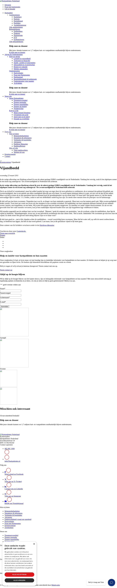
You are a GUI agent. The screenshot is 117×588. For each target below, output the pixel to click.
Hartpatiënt (9, 13)
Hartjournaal (18, 77)
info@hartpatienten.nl (12, 461)
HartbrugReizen (19, 146)
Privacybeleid (21, 570)
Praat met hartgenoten (12, 7)
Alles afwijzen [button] (19, 580)
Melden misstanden (21, 69)
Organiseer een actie (21, 115)
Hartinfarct (17, 17)
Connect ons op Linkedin (14, 489)
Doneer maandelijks (21, 104)
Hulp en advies (14, 56)
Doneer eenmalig (20, 102)
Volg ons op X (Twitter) (13, 481)
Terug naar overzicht (7, 233)
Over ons (8, 132)
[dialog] (19, 564)
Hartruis (17, 19)
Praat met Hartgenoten (22, 75)
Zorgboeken (9, 528)
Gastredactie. (21, 231)
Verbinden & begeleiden (22, 140)
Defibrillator (18, 31)
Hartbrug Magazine (21, 144)
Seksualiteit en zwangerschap (24, 65)
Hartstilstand (18, 21)
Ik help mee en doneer (17, 52)
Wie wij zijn (13, 148)
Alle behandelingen (16, 42)
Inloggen (8, 5)
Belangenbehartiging (21, 136)
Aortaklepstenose (20, 25)
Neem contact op (6, 270)
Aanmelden (4, 306)
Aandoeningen (14, 15)
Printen (2, 235)
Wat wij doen (14, 134)
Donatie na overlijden (21, 119)
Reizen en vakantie (20, 67)
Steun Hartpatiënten (16, 98)
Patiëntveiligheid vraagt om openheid (18, 519)
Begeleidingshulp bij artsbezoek (25, 79)
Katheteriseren (19, 40)
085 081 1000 (10, 449)
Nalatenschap (18, 109)
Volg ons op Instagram (13, 496)
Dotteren (17, 33)
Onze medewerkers (21, 150)
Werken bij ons (19, 152)
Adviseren (17, 142)
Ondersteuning (14, 71)
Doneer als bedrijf (20, 106)
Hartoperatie (18, 35)
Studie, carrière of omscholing (24, 63)
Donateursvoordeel (20, 100)
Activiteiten (18, 83)
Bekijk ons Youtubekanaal (14, 503)
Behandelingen (14, 29)
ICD (15, 37)
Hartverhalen (18, 73)
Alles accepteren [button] (19, 574)
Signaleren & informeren (23, 138)
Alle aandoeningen (16, 27)
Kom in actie (13, 111)
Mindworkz (55, 585)
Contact (7, 156)
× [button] (34, 544)
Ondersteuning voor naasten (24, 81)
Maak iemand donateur (22, 113)
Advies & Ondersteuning (14, 54)
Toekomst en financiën (22, 61)
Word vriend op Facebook (14, 474)
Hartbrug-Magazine (47, 225)
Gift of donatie (10, 9)
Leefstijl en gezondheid (22, 59)
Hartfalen (17, 23)
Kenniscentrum (10, 154)
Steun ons (8, 96)
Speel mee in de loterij (22, 117)
